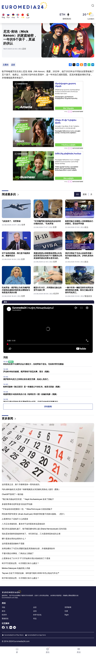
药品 (35, 618)
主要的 (5, 64)
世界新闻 (68, 607)
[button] (79, 650)
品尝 (24, 49)
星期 (85, 194)
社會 (66, 611)
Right (67, 615)
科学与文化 (37, 615)
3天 (77, 194)
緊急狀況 (88, 296)
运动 (35, 611)
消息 (3, 607)
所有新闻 (48, 406)
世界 (23, 225)
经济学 (56, 294)
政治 (86, 227)
